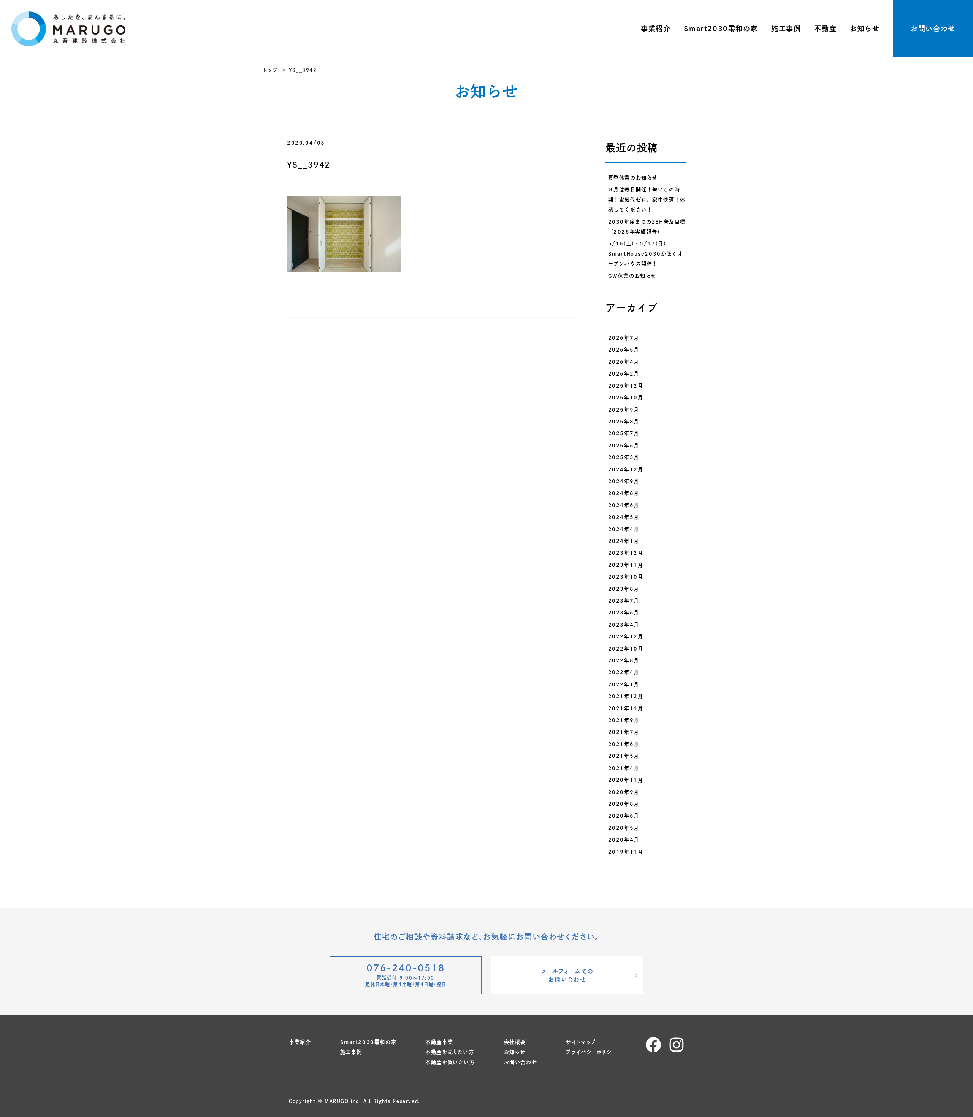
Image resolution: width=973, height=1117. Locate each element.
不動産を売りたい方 (449, 1052)
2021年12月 (625, 696)
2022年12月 (625, 636)
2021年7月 (623, 732)
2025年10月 (625, 397)
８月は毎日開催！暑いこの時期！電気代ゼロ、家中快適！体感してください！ (647, 199)
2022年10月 (625, 648)
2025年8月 (623, 421)
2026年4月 (623, 361)
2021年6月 (623, 744)
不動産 (825, 28)
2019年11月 (625, 851)
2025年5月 (623, 457)
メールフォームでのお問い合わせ (567, 975)
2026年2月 (623, 373)
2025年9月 (623, 409)
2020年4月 (623, 839)
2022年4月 (623, 672)
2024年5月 (623, 517)
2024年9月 (623, 481)
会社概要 (515, 1042)
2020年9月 (623, 792)
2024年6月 (623, 505)
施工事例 (786, 28)
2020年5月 (623, 828)
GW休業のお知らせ (632, 275)
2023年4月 (623, 624)
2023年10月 (625, 576)
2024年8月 (623, 493)
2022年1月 (623, 684)
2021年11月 (625, 708)
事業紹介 (655, 28)
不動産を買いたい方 (450, 1062)
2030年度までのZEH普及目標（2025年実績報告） (647, 226)
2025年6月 (623, 445)
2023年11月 (625, 565)
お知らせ (865, 28)
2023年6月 (623, 612)
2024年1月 (623, 541)
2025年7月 (623, 433)
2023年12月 (625, 552)
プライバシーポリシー (591, 1052)
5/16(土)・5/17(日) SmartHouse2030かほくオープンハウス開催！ (645, 253)
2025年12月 (625, 385)
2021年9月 (623, 720)
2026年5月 (623, 349)
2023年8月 (623, 589)
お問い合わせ (933, 28)
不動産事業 (439, 1042)
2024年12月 (625, 469)
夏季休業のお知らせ (633, 177)
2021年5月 (623, 756)
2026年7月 (623, 338)
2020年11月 (625, 780)
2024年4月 (623, 529)
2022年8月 (623, 660)
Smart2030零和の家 (721, 28)
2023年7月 (623, 600)
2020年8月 (623, 804)
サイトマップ (581, 1042)
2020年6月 (623, 815)
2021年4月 (623, 768)
